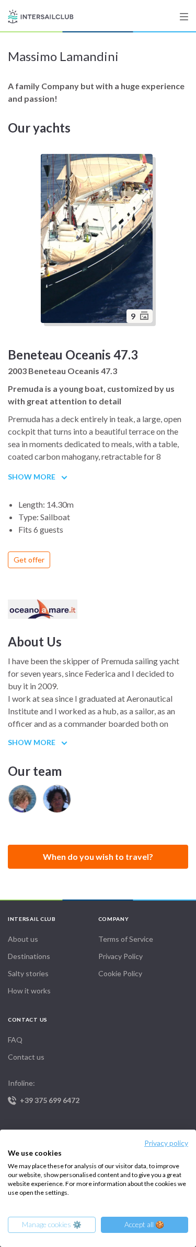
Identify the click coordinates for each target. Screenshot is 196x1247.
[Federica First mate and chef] (22, 798)
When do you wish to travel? (98, 856)
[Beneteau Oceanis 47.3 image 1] (98, 240)
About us (23, 938)
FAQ (15, 1039)
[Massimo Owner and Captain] (57, 798)
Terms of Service (125, 938)
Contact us (26, 1056)
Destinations (29, 956)
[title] (184, 16)
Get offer (29, 559)
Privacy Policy (120, 956)
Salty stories (28, 973)
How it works (29, 990)
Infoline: (43, 1091)
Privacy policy (166, 1142)
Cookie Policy (120, 973)
